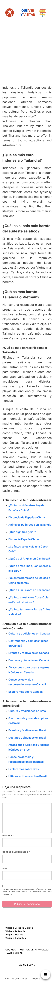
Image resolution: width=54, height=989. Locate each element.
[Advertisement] (27, 54)
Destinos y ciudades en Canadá (28, 660)
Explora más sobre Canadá (25, 691)
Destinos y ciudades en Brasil (27, 737)
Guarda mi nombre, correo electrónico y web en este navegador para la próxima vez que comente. (27, 891)
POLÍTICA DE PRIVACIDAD (34, 949)
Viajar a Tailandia (15, 931)
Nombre (8, 835)
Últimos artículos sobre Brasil (27, 776)
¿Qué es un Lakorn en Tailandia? (29, 590)
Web (4, 868)
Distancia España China (23, 539)
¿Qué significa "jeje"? (22, 532)
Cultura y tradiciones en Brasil (27, 710)
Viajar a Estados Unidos (19, 927)
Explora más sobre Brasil (24, 769)
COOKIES (11, 949)
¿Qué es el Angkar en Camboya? (29, 558)
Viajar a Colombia (15, 938)
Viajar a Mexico (14, 934)
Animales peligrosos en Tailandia (29, 524)
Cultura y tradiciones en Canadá (29, 633)
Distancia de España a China (26, 517)
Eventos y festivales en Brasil (27, 730)
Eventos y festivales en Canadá (28, 652)
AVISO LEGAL (15, 953)
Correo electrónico (16, 852)
